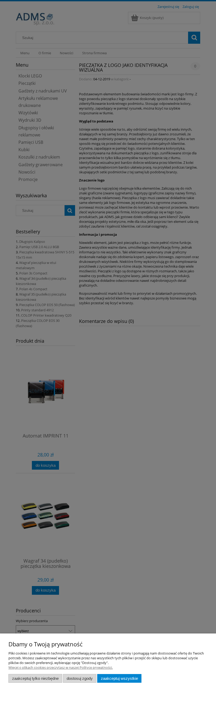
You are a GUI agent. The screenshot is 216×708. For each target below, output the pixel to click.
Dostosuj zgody (80, 678)
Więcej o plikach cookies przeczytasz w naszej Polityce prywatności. (60, 667)
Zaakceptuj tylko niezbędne (35, 678)
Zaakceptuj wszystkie (119, 678)
